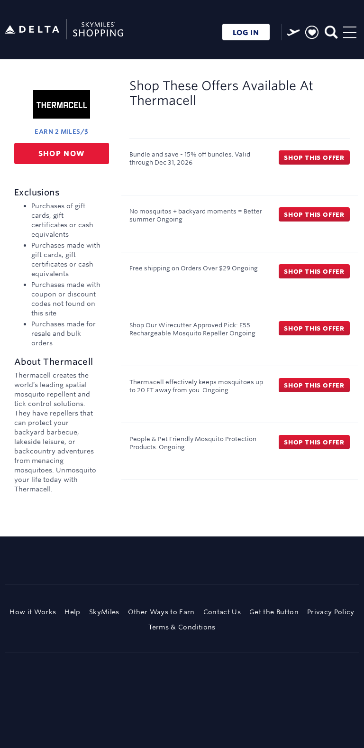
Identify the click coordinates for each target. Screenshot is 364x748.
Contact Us (222, 612)
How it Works (32, 612)
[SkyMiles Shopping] (64, 29)
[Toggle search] (330, 31)
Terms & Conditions (181, 627)
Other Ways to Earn (161, 612)
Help (72, 612)
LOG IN (246, 32)
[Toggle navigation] (349, 31)
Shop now (61, 153)
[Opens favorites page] (312, 33)
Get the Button (274, 612)
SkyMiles (104, 612)
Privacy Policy (331, 612)
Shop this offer (314, 157)
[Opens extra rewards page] (293, 32)
